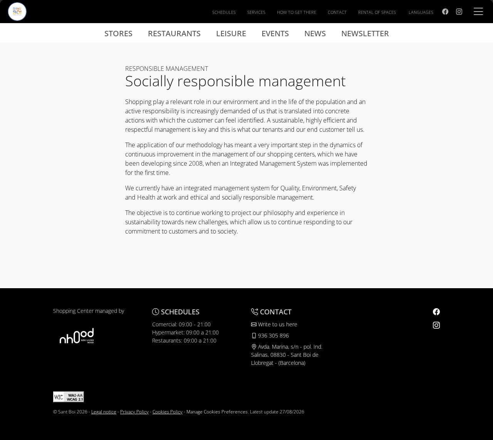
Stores (118, 33)
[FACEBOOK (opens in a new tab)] (445, 11)
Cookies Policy (168, 411)
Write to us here (277, 324)
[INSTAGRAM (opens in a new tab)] (459, 11)
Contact (337, 12)
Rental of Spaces (377, 12)
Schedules (224, 12)
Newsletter (365, 33)
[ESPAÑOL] (17, 10)
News (315, 33)
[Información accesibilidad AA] (68, 396)
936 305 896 (273, 335)
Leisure (231, 33)
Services (256, 12)
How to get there (296, 12)
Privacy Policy (134, 411)
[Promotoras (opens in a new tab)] (76, 335)
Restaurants (174, 33)
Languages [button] (421, 12)
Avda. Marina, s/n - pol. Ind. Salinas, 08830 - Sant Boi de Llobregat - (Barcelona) (286, 354)
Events (275, 33)
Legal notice (103, 411)
